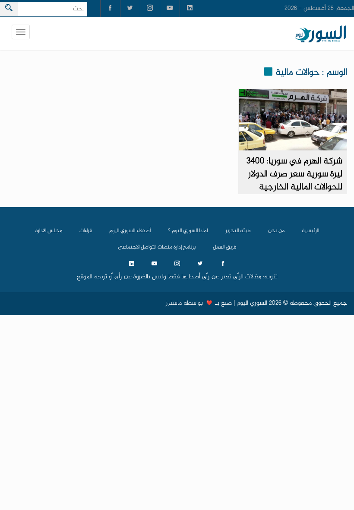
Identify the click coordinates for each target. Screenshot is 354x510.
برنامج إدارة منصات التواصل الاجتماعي (157, 247)
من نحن (276, 231)
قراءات (85, 231)
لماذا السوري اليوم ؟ (188, 231)
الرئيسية (310, 231)
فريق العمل (224, 247)
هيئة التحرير (238, 231)
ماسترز (174, 303)
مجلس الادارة (48, 231)
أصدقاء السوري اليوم (130, 231)
